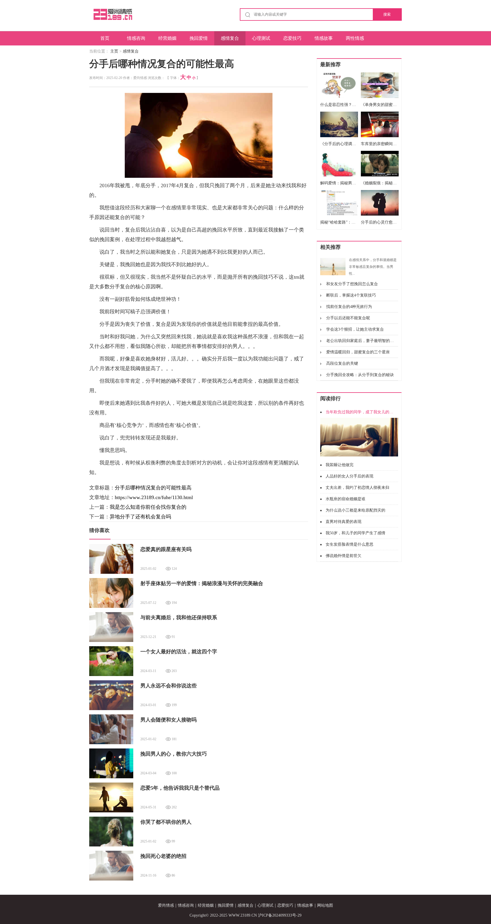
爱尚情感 (166, 905)
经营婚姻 (167, 38)
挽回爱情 (199, 38)
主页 (114, 51)
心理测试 (261, 38)
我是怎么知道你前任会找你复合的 (148, 507)
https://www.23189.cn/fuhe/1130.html (154, 497)
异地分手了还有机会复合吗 (140, 517)
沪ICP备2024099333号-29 (279, 915)
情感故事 (324, 38)
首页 (104, 38)
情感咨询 (136, 38)
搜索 (387, 14)
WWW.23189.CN (242, 915)
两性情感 (355, 38)
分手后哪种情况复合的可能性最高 (153, 488)
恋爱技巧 (292, 38)
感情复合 (230, 38)
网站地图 (325, 905)
